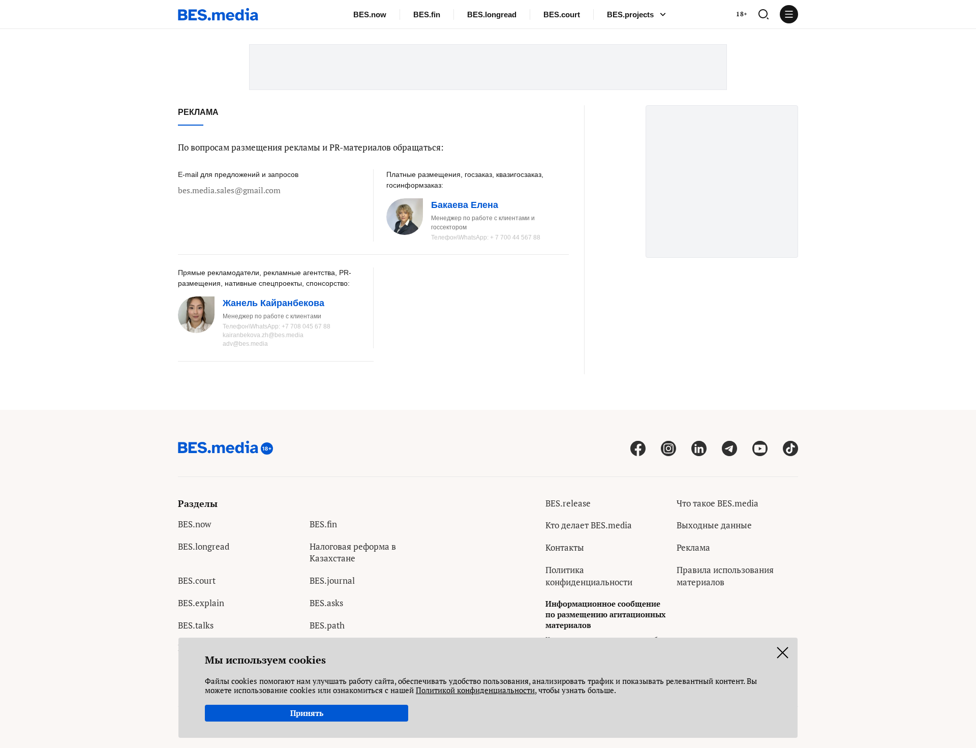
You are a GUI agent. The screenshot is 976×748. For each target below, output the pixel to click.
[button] (763, 14)
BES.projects (630, 14)
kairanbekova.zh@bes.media (263, 335)
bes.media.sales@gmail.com (229, 190)
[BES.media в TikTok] (790, 448)
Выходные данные (714, 525)
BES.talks (196, 625)
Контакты (564, 547)
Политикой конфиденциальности (475, 690)
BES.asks (326, 603)
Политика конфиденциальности (588, 576)
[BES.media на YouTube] (760, 448)
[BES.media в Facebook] (638, 448)
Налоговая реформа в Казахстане (353, 552)
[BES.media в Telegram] (729, 448)
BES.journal (332, 580)
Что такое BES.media (717, 503)
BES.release (568, 503)
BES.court (561, 14)
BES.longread (491, 14)
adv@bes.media (245, 343)
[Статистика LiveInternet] (684, 604)
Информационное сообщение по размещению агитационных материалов (605, 614)
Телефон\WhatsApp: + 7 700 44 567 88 (485, 237)
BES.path (327, 625)
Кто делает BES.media (588, 525)
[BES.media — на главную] (218, 14)
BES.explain (201, 603)
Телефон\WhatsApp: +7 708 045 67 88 (276, 326)
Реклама (693, 547)
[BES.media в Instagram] (668, 448)
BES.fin (426, 14)
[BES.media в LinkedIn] (699, 448)
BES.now (369, 14)
